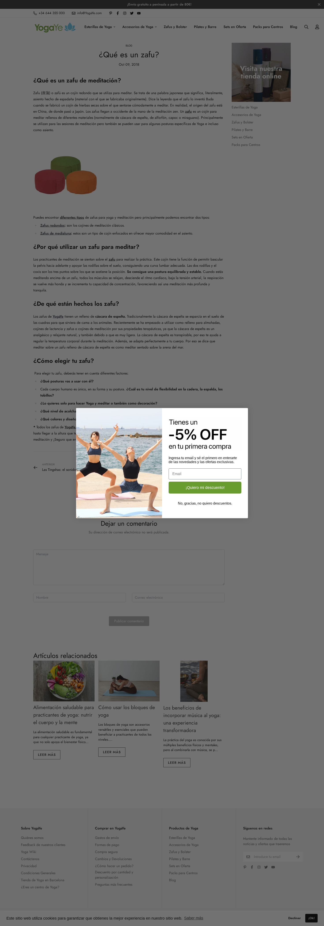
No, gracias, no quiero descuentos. (205, 503)
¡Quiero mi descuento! (205, 487)
